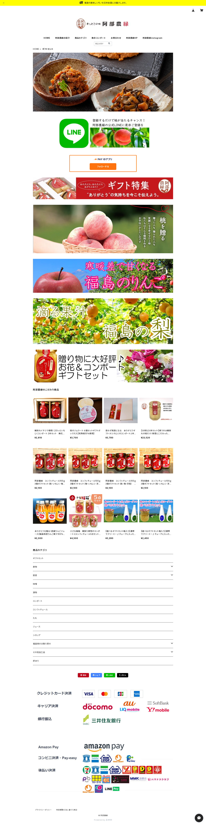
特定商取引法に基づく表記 (66, 810)
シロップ (36, 635)
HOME (47, 38)
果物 (35, 567)
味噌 (35, 584)
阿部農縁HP (132, 38)
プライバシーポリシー (43, 810)
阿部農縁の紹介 (62, 38)
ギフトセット (38, 558)
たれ (35, 618)
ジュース (36, 626)
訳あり (36, 661)
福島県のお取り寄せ (42, 643)
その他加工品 (39, 652)
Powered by (100, 820)
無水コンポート (99, 38)
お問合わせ (116, 38)
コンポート (37, 601)
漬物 (35, 592)
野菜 (35, 575)
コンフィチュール (40, 609)
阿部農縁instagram (152, 38)
